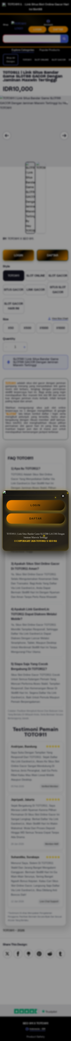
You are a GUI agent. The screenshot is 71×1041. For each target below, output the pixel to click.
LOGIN (35, 505)
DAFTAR (35, 518)
